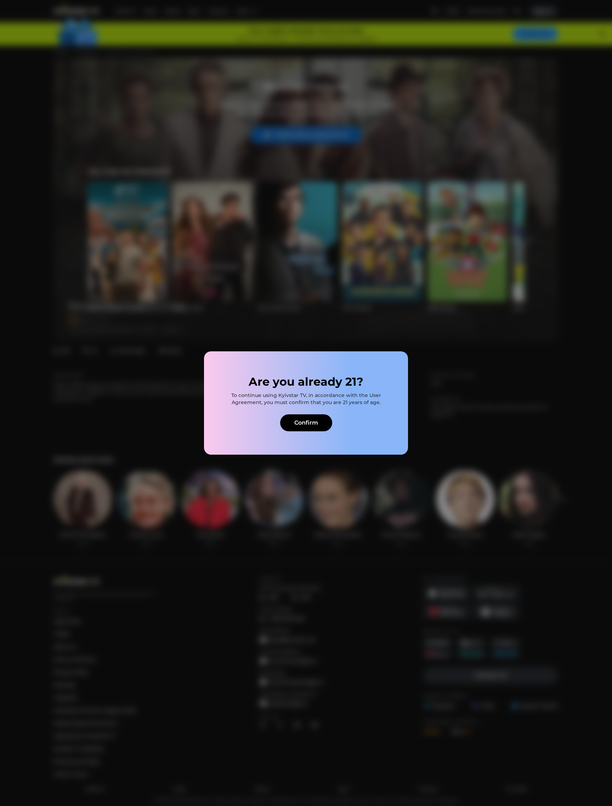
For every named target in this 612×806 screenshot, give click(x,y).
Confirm (306, 422)
